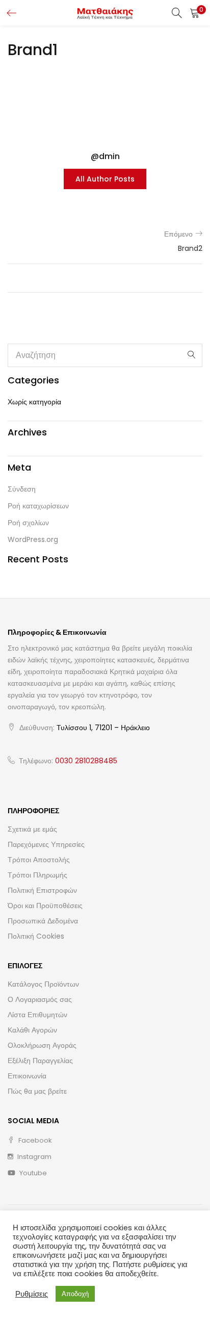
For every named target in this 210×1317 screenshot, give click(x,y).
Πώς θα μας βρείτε (37, 1091)
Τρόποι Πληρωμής (37, 875)
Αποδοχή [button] (75, 1294)
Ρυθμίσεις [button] (31, 1294)
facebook (34, 1140)
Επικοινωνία (27, 1076)
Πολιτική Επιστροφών (42, 890)
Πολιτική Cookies (36, 936)
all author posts (105, 179)
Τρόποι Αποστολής (39, 860)
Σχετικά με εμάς (32, 829)
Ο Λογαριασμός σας (40, 999)
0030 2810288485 (86, 761)
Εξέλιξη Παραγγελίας (40, 1060)
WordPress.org (33, 539)
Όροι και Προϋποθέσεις (45, 905)
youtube (32, 1173)
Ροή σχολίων (28, 523)
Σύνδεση (22, 489)
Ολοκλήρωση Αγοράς (42, 1045)
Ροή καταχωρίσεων (38, 506)
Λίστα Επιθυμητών (37, 1015)
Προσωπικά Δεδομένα (43, 921)
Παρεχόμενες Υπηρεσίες (46, 844)
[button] (194, 12)
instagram (33, 1156)
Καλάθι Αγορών (32, 1030)
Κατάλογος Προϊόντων (43, 984)
